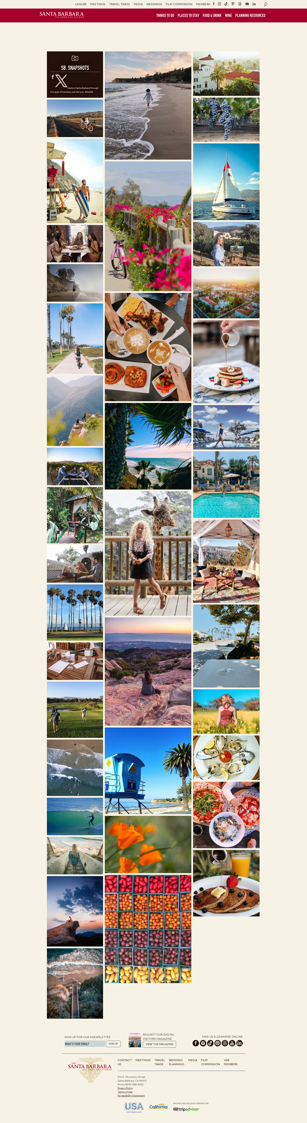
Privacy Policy (125, 1088)
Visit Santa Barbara (62, 15)
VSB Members (231, 1062)
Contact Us (125, 1062)
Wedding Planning (176, 1062)
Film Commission (179, 4)
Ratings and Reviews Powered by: (191, 1103)
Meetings (98, 4)
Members (203, 4)
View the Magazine (159, 1044)
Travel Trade (119, 4)
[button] (165, 15)
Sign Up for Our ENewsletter (87, 1037)
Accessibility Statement (131, 1095)
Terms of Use (125, 1091)
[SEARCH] (265, 4)
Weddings (154, 4)
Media (138, 4)
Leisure (81, 4)
